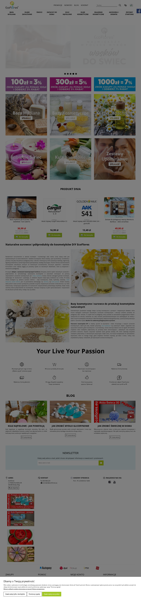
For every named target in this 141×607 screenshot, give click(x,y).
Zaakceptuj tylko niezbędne (15, 594)
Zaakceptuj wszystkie (51, 594)
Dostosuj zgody (34, 594)
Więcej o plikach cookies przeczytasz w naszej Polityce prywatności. (24, 589)
